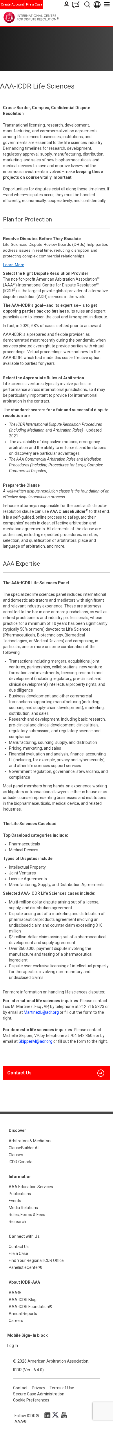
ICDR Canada (20, 1161)
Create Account (12, 4)
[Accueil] (43, 17)
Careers (16, 1320)
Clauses (16, 1154)
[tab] (56, 1073)
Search (87, 4)
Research (17, 1221)
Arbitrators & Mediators (30, 1141)
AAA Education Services (31, 1186)
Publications (20, 1193)
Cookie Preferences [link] (31, 1400)
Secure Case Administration (38, 1394)
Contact (20, 1388)
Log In (12, 1345)
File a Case (34, 4)
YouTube (62, 1415)
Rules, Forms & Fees (27, 1214)
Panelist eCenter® (26, 1267)
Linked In (48, 1415)
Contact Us (67, 4)
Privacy (38, 1388)
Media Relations (23, 1207)
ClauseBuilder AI (24, 1148)
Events (15, 1200)
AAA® (15, 1292)
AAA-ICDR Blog (23, 1299)
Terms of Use (62, 1388)
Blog (77, 4)
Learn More (13, 264)
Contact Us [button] (19, 1073)
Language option (98, 4)
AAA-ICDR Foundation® (30, 1306)
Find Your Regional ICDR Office (36, 1260)
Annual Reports (23, 1313)
